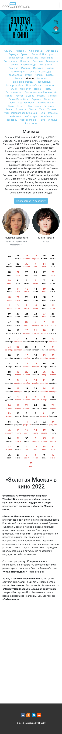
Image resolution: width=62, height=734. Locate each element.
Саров (11, 102)
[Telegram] (33, 715)
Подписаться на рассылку (31, 201)
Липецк (39, 74)
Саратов (48, 99)
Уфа (43, 112)
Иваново (13, 68)
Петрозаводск (14, 92)
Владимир (32, 57)
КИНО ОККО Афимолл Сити (40, 158)
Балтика (9, 137)
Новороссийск (14, 85)
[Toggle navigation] (55, 5)
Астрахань (52, 50)
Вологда (25, 61)
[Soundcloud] (39, 715)
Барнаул (13, 54)
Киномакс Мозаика (18, 154)
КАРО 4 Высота (22, 140)
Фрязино (53, 112)
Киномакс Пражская (42, 154)
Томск (32, 109)
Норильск (50, 85)
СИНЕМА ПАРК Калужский (33, 175)
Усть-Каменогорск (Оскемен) (21, 112)
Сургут (21, 106)
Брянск (25, 54)
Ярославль (31, 123)
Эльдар (48, 192)
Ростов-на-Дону (24, 95)
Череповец (11, 119)
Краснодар (45, 71)
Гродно (14, 64)
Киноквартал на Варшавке (19, 151)
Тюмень (51, 109)
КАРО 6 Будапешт (42, 140)
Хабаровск (16, 116)
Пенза (37, 88)
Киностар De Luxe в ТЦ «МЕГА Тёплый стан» (31, 161)
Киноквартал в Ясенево (40, 147)
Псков (8, 95)
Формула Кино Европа (20, 182)
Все (9, 256)
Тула (41, 109)
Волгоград (47, 57)
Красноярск (15, 74)
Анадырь (21, 50)
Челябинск (46, 116)
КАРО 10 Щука (39, 137)
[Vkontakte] (23, 715)
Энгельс (52, 119)
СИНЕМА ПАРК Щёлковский (42, 178)
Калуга (32, 71)
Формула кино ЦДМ (15, 189)
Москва (30, 78)
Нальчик (42, 78)
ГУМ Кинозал (22, 137)
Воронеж (38, 61)
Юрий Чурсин (46, 237)
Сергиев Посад (26, 102)
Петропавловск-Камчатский (41, 92)
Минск (18, 78)
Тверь (9, 109)
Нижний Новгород (22, 81)
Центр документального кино (26, 192)
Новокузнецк (43, 81)
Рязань (41, 95)
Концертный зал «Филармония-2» (23, 168)
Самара (52, 95)
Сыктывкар (34, 106)
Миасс (50, 74)
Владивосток (16, 57)
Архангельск (36, 50)
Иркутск (38, 68)
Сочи (11, 106)
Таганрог (49, 106)
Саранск (36, 99)
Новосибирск (33, 85)
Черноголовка (28, 119)
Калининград (18, 71)
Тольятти (21, 109)
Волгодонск (10, 61)
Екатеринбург (29, 64)
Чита (42, 119)
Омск (14, 88)
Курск (28, 74)
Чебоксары (31, 116)
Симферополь (46, 102)
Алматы (8, 50)
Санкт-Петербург (18, 99)
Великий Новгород (42, 54)
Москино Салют (28, 171)
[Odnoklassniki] (28, 715)
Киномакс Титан (15, 158)
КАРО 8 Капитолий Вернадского (33, 144)
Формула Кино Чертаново (42, 189)
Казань (50, 68)
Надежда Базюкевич (16, 237)
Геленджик (52, 61)
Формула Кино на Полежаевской (38, 185)
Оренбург (25, 88)
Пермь (47, 88)
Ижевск (25, 68)
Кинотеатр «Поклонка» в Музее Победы (30, 165)
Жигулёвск (46, 64)
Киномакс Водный (46, 151)
